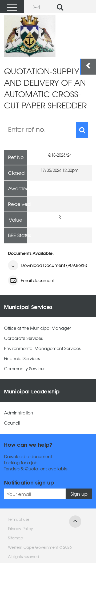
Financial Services (22, 358)
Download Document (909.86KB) (54, 265)
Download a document (28, 456)
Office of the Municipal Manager (37, 328)
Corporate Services (23, 338)
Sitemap (15, 537)
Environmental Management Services (42, 348)
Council (12, 423)
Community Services (24, 368)
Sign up (78, 493)
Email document (37, 280)
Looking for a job (21, 462)
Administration (18, 413)
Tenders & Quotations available (35, 469)
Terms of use (18, 519)
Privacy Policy (20, 528)
